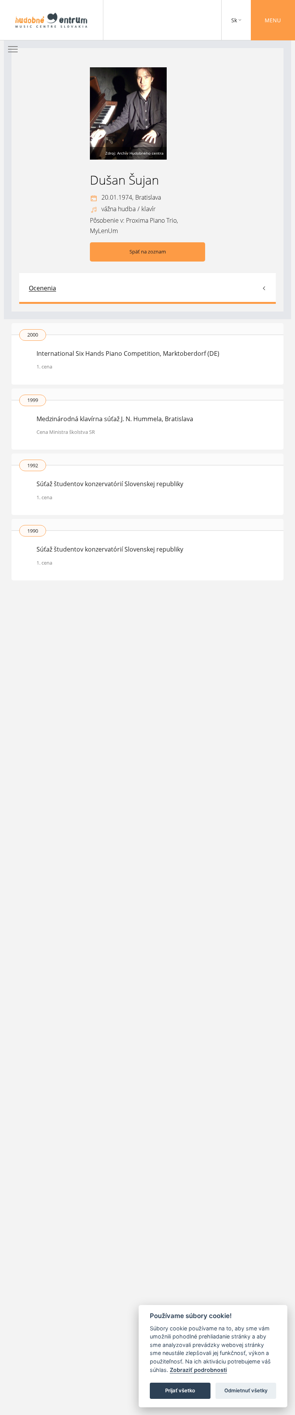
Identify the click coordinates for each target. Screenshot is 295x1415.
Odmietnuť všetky (246, 1390)
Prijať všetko (180, 1390)
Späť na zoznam (147, 251)
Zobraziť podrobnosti (198, 1370)
